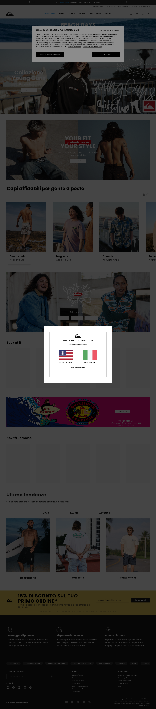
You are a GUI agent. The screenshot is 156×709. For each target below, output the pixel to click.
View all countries (78, 367)
